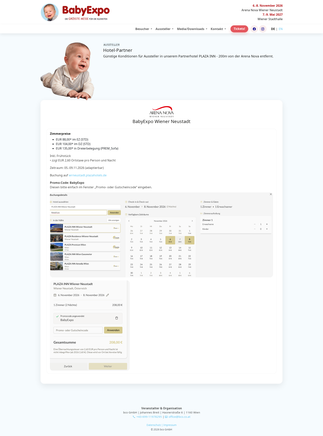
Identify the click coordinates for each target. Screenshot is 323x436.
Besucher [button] (142, 29)
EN (281, 28)
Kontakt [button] (217, 29)
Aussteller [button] (163, 29)
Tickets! (239, 29)
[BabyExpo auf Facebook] (254, 29)
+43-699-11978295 (149, 416)
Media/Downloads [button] (191, 29)
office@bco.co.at (179, 416)
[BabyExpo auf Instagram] (263, 29)
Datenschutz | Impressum (161, 425)
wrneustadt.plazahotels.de (88, 175)
